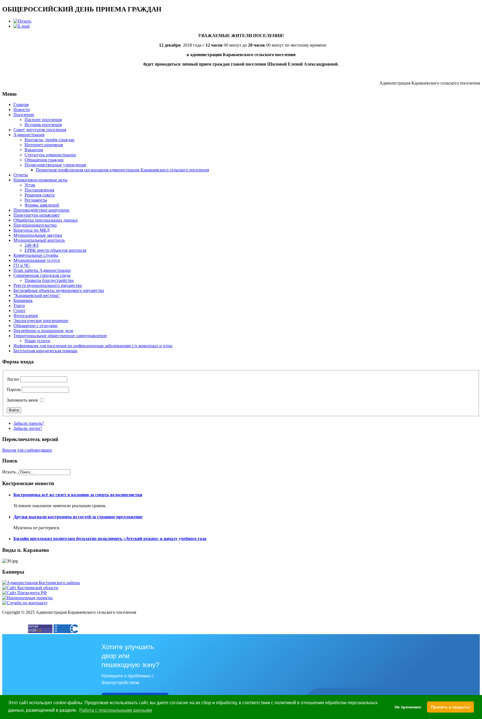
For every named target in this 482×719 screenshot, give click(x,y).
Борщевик (23, 300)
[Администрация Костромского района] (41, 582)
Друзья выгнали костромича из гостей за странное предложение (78, 516)
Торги (19, 305)
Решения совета (40, 195)
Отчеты (20, 174)
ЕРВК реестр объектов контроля (55, 250)
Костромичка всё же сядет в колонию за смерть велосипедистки (77, 494)
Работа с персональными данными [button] (115, 710)
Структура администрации (50, 154)
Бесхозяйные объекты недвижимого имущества (58, 290)
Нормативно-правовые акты (40, 180)
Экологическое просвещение (40, 320)
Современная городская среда (41, 275)
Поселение (23, 114)
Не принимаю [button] (408, 707)
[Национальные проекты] (27, 597)
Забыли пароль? (28, 423)
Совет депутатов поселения (39, 129)
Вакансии (34, 149)
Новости (21, 109)
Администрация (28, 134)
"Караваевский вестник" (37, 295)
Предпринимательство (35, 225)
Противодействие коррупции (41, 210)
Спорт (19, 310)
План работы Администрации (42, 270)
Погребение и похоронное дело (43, 330)
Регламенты (36, 200)
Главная (20, 104)
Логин (13, 379)
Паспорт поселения (43, 119)
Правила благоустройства (49, 280)
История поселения (43, 124)
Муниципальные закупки (37, 235)
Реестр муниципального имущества (47, 285)
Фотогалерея (25, 315)
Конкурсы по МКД (31, 230)
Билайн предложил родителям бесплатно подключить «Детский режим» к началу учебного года (109, 538)
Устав (30, 185)
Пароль (14, 389)
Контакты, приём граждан (49, 139)
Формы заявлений (42, 205)
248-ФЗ (31, 245)
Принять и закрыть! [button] (450, 707)
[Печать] (22, 21)
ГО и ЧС (21, 265)
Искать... (10, 471)
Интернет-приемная (44, 144)
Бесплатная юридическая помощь (45, 350)
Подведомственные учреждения (55, 164)
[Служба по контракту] (25, 602)
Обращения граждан (44, 159)
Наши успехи (37, 340)
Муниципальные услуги (36, 260)
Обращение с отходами (35, 325)
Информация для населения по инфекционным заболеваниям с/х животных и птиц (92, 345)
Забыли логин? (27, 428)
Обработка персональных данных (45, 220)
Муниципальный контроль (39, 240)
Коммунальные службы (35, 255)
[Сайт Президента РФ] (24, 592)
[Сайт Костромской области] (30, 587)
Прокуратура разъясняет (36, 215)
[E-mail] (21, 26)
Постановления (39, 190)
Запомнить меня (22, 400)
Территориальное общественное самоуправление (60, 335)
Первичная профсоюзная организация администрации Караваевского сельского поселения (122, 169)
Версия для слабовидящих (27, 450)
